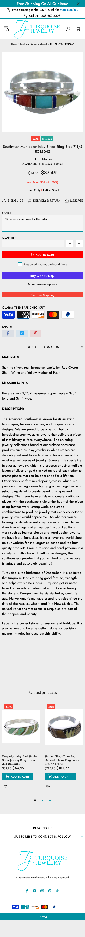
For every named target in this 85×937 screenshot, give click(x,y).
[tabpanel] (21, 750)
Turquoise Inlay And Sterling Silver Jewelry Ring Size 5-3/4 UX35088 (20, 760)
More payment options (42, 284)
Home (14, 44)
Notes (6, 213)
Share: (7, 327)
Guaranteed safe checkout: (23, 307)
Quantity (9, 237)
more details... (69, 10)
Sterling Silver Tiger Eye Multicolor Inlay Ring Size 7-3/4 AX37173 (62, 760)
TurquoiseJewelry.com (37, 29)
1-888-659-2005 (49, 16)
